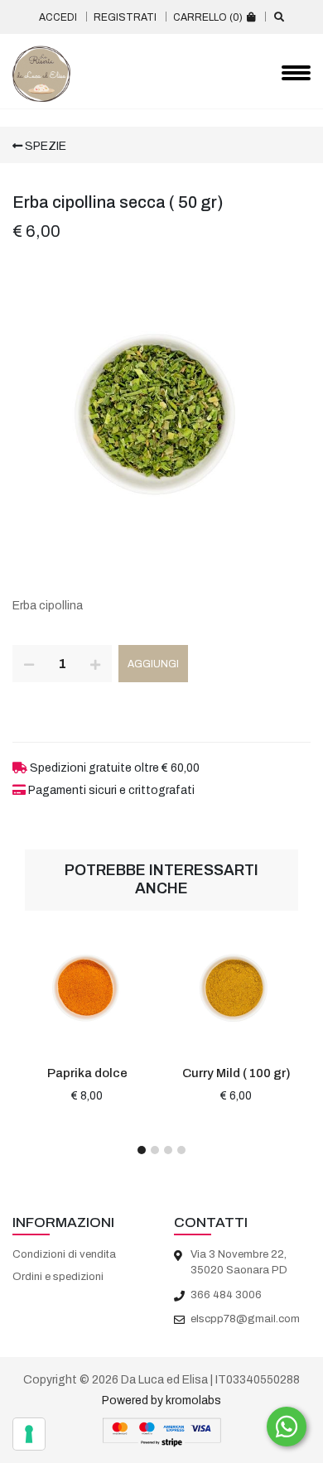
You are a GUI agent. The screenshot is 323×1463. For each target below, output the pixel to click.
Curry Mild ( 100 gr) (236, 1073)
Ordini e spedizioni (58, 1277)
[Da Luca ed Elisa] (41, 74)
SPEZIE (44, 146)
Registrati (125, 17)
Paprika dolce (87, 1073)
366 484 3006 (226, 1295)
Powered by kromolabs (161, 1400)
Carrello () (209, 17)
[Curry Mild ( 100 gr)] (236, 987)
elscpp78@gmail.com (245, 1319)
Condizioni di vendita (64, 1254)
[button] (141, 1150)
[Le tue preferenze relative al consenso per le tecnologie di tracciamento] (29, 1434)
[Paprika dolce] (87, 987)
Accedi (58, 17)
